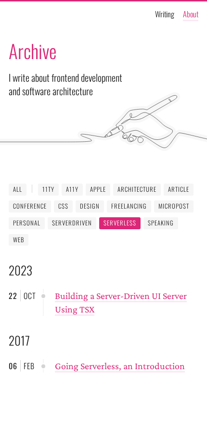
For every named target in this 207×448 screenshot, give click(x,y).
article (178, 189)
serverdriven (72, 222)
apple (98, 189)
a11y (72, 189)
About (190, 14)
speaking (161, 222)
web (18, 239)
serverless (120, 222)
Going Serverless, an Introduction (120, 366)
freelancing (129, 206)
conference (30, 206)
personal (26, 222)
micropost (173, 206)
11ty (48, 189)
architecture (136, 189)
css (63, 206)
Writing (164, 14)
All (17, 189)
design (90, 206)
